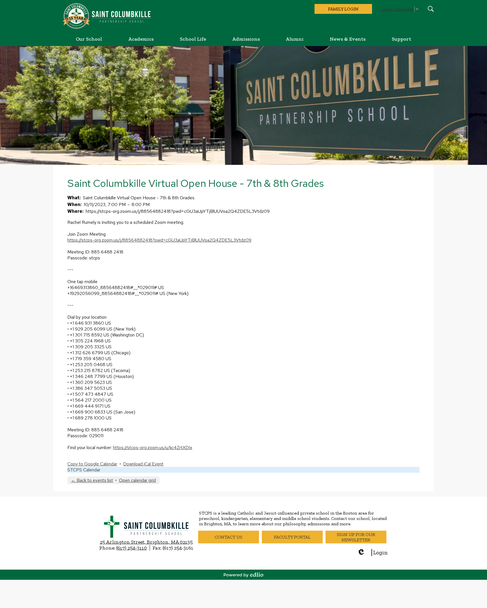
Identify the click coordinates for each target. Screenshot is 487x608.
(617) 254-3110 (131, 548)
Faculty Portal (292, 537)
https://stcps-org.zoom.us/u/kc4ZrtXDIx (152, 447)
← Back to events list (92, 480)
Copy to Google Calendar (92, 464)
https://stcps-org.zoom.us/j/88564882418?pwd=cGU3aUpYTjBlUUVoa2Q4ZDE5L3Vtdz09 (159, 240)
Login (372, 552)
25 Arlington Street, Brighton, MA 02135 (146, 542)
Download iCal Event (143, 464)
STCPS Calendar (83, 470)
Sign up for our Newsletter (356, 537)
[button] (89, 39)
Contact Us (228, 537)
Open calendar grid (137, 480)
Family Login (343, 9)
